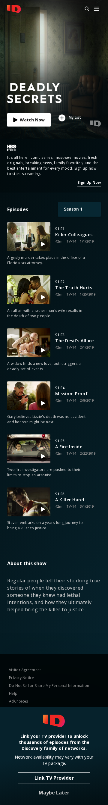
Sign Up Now (89, 182)
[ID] (14, 9)
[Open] (96, 9)
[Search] (84, 9)
